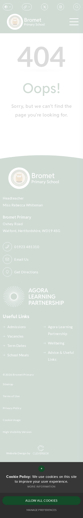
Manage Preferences (41, 509)
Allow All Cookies (41, 500)
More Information (41, 486)
